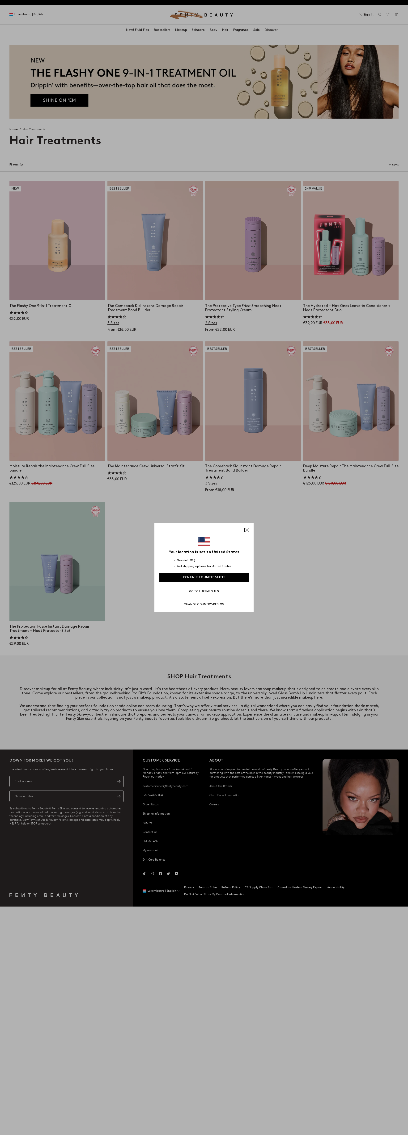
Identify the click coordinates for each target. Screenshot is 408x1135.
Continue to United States (204, 577)
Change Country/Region (204, 604)
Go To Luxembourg (204, 591)
